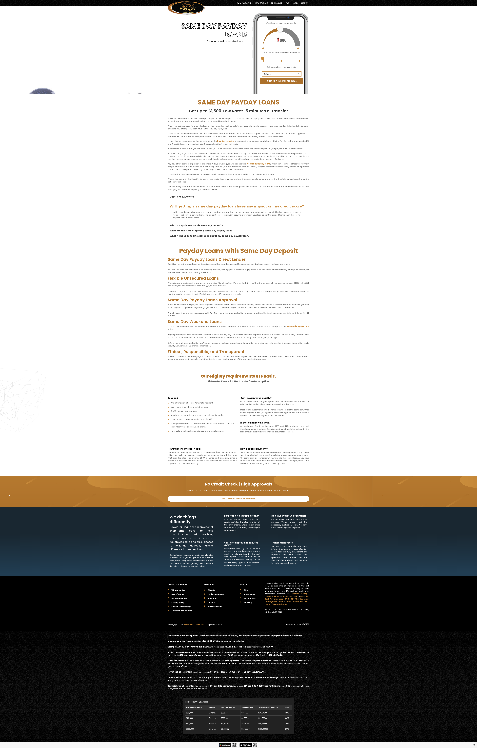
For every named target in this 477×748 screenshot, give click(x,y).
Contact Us (249, 594)
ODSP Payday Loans (300, 599)
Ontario (211, 602)
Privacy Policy (177, 602)
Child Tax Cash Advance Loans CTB (287, 597)
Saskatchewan (215, 606)
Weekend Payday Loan (297, 326)
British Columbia (216, 594)
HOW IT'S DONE (261, 3)
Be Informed (250, 598)
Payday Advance (273, 596)
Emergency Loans (274, 601)
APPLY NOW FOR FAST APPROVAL (282, 80)
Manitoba (212, 598)
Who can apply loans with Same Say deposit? (196, 225)
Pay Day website (225, 141)
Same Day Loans (290, 596)
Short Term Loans (294, 601)
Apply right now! (179, 598)
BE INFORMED (276, 3)
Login (295, 3)
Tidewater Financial (194, 625)
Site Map (248, 602)
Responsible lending (181, 606)
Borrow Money (299, 593)
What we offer (178, 590)
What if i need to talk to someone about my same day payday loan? (209, 236)
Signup (304, 3)
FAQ (287, 3)
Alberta (211, 590)
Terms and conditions (181, 610)
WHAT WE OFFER (244, 3)
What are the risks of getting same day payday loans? (202, 230)
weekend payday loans (258, 163)
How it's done (177, 594)
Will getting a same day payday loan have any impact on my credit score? (237, 206)
